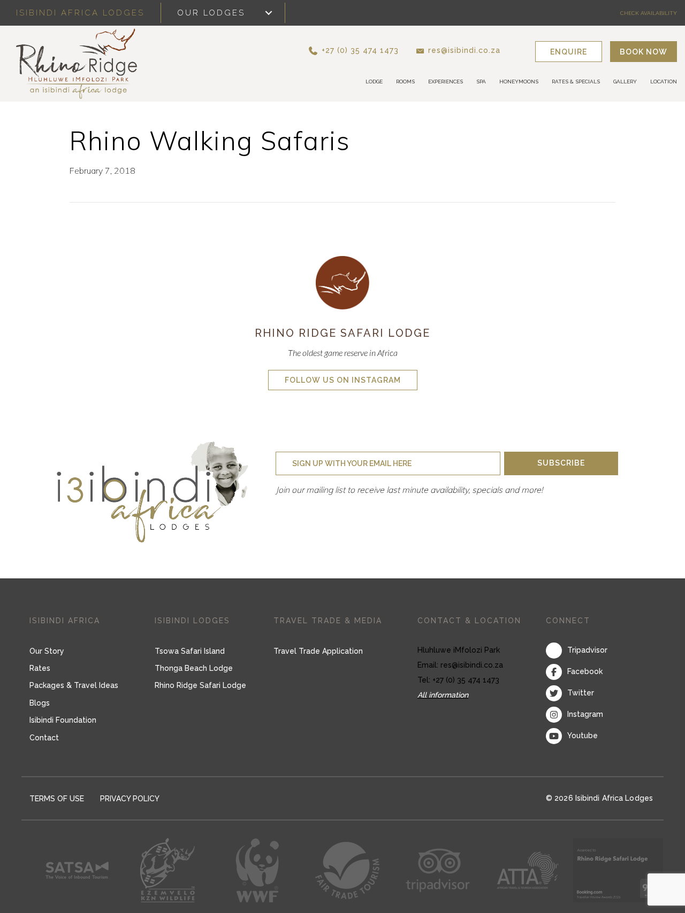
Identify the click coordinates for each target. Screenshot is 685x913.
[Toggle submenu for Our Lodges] (268, 13)
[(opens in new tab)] (342, 281)
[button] (371, 50)
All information (442, 695)
